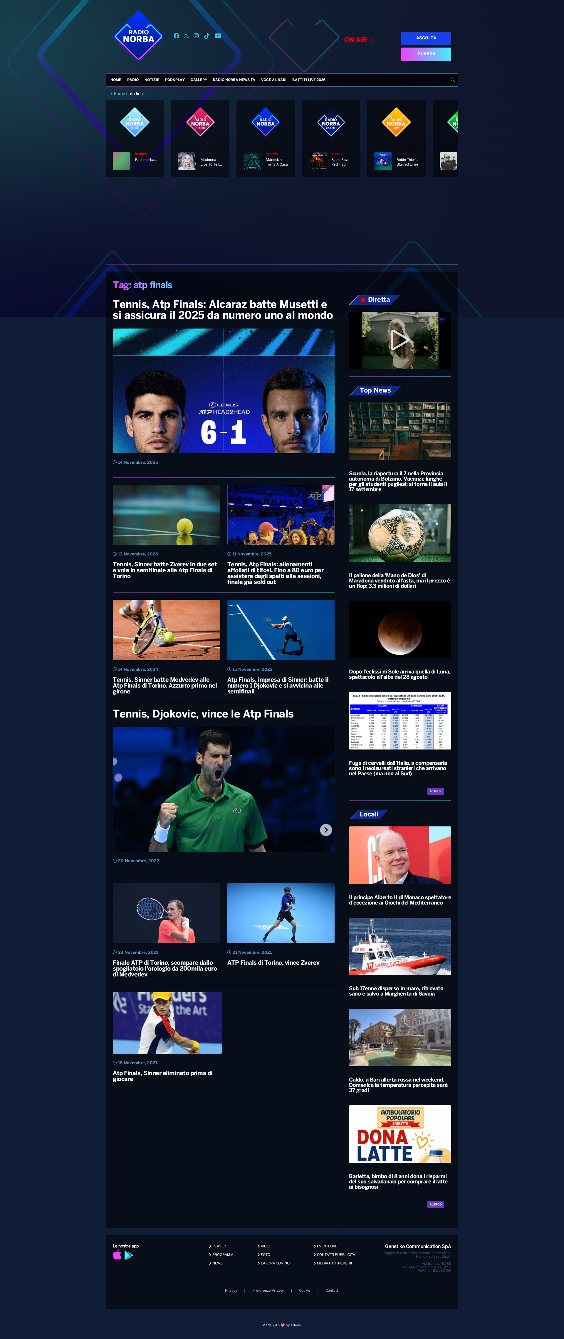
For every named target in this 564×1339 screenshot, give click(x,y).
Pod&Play (175, 80)
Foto (265, 1255)
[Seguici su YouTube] (218, 37)
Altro (435, 791)
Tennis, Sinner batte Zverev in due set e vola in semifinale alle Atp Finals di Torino (165, 570)
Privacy (231, 1290)
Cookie (304, 1290)
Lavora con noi (275, 1263)
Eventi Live (326, 1246)
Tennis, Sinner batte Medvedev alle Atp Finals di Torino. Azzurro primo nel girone (165, 686)
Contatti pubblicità (335, 1255)
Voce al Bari (273, 80)
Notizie (152, 80)
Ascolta (426, 38)
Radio (133, 80)
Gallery (199, 80)
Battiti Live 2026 (308, 80)
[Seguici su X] (186, 37)
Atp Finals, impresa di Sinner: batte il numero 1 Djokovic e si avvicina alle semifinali (278, 686)
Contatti (332, 1290)
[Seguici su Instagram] (196, 37)
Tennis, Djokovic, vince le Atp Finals (203, 715)
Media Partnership (334, 1263)
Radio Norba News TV (234, 80)
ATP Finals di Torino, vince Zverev (273, 963)
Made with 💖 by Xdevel (282, 1325)
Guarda (426, 54)
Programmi (223, 1255)
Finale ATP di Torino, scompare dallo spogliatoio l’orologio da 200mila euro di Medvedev (165, 969)
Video (265, 1246)
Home (115, 80)
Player (219, 1246)
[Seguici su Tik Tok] (207, 37)
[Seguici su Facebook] (176, 37)
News (217, 1263)
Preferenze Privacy (268, 1290)
